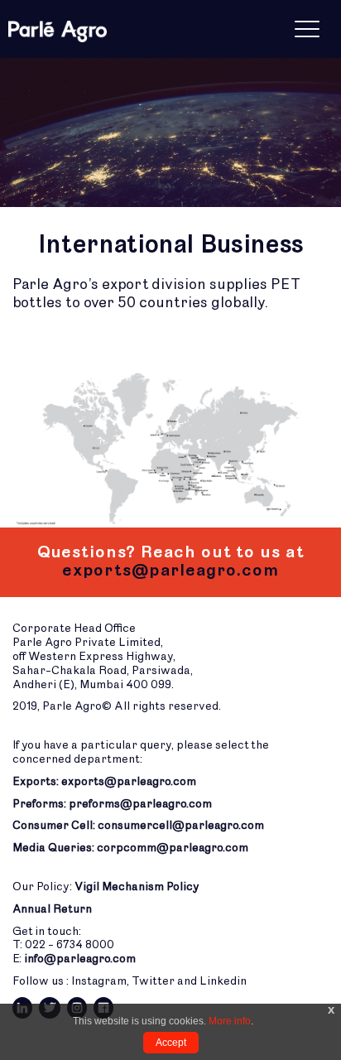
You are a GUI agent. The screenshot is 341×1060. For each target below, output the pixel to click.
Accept (171, 1042)
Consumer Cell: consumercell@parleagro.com (138, 825)
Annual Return (52, 909)
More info (230, 1021)
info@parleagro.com (80, 959)
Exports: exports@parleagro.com (104, 781)
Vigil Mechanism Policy (136, 886)
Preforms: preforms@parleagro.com (112, 804)
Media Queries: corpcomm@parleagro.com (130, 848)
